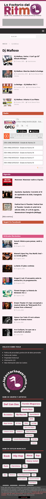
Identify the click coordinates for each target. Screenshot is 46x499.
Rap (38, 455)
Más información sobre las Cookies (15, 363)
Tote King (34, 439)
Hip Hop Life (21, 414)
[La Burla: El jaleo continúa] (7, 268)
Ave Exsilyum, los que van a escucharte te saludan (25, 330)
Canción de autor (34, 479)
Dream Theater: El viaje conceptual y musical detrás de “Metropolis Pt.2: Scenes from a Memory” (28, 305)
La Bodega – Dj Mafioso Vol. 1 (25, 84)
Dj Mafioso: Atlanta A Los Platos (26, 99)
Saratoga (34, 443)
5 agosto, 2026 (20, 296)
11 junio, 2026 (19, 322)
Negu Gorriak (8, 423)
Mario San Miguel (29, 427)
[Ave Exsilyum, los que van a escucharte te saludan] (7, 332)
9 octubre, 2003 (20, 87)
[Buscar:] (23, 36)
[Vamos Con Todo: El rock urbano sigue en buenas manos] (7, 320)
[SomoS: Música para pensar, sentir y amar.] (7, 244)
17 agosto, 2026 (20, 259)
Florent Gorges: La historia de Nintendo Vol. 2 (25, 291)
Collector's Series (8, 432)
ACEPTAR (24, 497)
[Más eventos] (7, 216)
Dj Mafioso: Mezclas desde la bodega (28, 71)
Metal (29, 455)
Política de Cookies (10, 355)
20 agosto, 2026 (20, 246)
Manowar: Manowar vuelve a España (29, 179)
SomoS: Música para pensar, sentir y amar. (28, 242)
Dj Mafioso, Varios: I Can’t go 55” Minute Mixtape (27, 57)
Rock (7, 456)
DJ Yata (18, 423)
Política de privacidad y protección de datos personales (22, 352)
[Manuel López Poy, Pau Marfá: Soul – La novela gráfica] (7, 256)
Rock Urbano (33, 483)
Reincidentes (7, 439)
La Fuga (34, 423)
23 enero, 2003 (20, 102)
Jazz (5, 475)
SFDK (31, 419)
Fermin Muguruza (31, 404)
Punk (6, 466)
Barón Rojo (27, 409)
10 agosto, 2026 (20, 283)
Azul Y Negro (29, 435)
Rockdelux (8, 414)
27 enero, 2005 (20, 61)
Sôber (26, 423)
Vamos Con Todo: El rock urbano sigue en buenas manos (27, 318)
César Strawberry (31, 432)
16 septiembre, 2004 (22, 74)
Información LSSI (9, 360)
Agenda (6, 174)
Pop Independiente (24, 475)
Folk (34, 475)
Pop (25, 466)
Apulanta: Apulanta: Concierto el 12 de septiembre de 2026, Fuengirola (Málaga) (28, 195)
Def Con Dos (11, 404)
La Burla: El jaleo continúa (24, 266)
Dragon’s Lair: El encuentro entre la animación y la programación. (27, 279)
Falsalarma (20, 432)
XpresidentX (34, 414)
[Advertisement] (24, 22)
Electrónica (16, 466)
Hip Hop (18, 456)
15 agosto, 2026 (20, 269)
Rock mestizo (22, 479)
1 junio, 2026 (19, 335)
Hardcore (12, 475)
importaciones (31, 61)
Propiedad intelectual (11, 358)
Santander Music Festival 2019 (21, 439)
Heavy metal (32, 461)
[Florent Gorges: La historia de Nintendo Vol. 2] (7, 293)
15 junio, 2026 (20, 310)
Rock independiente (30, 470)
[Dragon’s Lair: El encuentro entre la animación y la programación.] (7, 281)
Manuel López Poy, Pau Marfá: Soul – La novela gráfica (28, 254)
